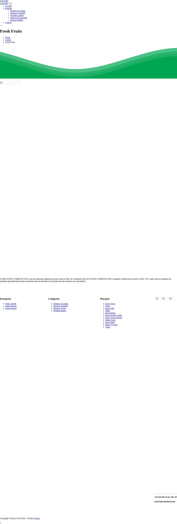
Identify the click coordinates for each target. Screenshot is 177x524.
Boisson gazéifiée (61, 306)
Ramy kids (109, 308)
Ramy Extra (110, 304)
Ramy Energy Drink (113, 315)
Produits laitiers (60, 311)
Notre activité (10, 304)
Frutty (107, 306)
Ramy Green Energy (113, 318)
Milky (107, 311)
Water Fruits (110, 320)
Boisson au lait (60, 308)
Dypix (37, 518)
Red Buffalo (110, 313)
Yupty (107, 327)
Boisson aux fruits (61, 304)
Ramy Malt (110, 322)
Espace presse (11, 308)
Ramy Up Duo (111, 325)
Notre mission (11, 306)
